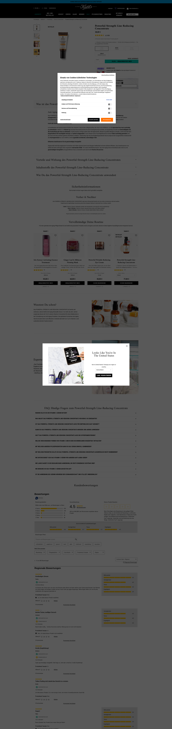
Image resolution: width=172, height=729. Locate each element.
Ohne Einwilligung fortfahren (107, 75)
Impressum (77, 96)
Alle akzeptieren (107, 119)
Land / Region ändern (104, 375)
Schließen (127, 346)
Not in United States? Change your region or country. (104, 366)
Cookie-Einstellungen (65, 119)
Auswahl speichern (93, 119)
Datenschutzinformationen (67, 96)
